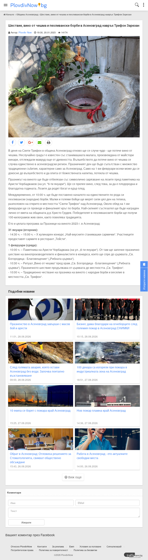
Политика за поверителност (53, 550)
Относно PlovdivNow (21, 546)
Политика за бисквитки (85, 550)
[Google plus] (30, 142)
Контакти (42, 546)
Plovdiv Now (25, 32)
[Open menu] (5, 5)
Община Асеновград (27, 14)
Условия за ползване (91, 546)
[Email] (39, 142)
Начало (10, 14)
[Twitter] (21, 142)
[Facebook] (12, 142)
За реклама (58, 546)
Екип (72, 546)
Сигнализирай (114, 546)
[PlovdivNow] (134, 556)
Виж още (74, 477)
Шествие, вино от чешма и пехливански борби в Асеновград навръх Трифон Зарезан (85, 14)
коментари (14, 492)
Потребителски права (22, 550)
